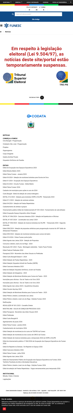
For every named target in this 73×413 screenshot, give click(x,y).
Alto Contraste (32, 7)
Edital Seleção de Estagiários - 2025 (15, 273)
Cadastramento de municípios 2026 (15, 328)
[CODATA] (36, 117)
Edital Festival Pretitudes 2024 (13, 250)
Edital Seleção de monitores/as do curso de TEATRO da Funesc (24, 331)
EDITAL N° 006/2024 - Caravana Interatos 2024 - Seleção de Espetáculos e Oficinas (31, 216)
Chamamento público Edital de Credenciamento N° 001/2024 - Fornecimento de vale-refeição (34, 210)
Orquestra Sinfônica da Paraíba (13, 160)
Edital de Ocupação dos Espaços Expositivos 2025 (20, 168)
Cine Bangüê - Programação (12, 141)
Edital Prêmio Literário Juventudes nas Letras (18, 296)
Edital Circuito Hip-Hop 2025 (12, 289)
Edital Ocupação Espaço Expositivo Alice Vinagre (19, 213)
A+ (37, 10)
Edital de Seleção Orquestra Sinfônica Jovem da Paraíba (22, 270)
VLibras (43, 7)
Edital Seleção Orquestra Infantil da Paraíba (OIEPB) (20, 263)
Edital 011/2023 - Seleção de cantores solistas (18, 200)
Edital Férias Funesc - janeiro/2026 (14, 325)
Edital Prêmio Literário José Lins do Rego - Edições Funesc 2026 (24, 365)
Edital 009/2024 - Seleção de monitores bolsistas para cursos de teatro (26, 234)
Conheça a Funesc (10, 138)
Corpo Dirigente (8, 154)
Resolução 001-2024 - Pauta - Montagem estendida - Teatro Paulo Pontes (27, 247)
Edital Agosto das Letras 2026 (13, 356)
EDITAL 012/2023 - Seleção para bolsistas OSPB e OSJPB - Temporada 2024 (28, 197)
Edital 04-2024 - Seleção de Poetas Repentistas (18, 203)
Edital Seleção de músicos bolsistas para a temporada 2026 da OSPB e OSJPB (29, 338)
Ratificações (7, 302)
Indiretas (18, 2)
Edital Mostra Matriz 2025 (11, 171)
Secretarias (6, 2)
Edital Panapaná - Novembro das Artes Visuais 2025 (20, 312)
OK (4, 409)
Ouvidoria (45, 2)
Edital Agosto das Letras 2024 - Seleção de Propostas (21, 240)
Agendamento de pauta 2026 (12, 322)
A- (29, 10)
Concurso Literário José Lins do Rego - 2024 (17, 244)
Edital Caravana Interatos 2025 (13, 266)
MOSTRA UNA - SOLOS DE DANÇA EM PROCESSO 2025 (21, 309)
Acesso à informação (33, 2)
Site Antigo (36, 19)
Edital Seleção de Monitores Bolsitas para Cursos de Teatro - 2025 (25, 276)
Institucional (8, 374)
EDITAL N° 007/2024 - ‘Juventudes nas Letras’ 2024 (20, 220)
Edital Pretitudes (8, 315)
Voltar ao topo (34, 97)
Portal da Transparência (60, 2)
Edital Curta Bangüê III (10, 318)
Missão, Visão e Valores (11, 376)
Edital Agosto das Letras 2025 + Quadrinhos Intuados (21, 286)
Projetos (5, 147)
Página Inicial (1, 32)
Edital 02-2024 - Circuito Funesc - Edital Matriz (18, 184)
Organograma (7, 150)
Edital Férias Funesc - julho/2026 (14, 353)
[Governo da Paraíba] (36, 128)
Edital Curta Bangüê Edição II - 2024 (15, 257)
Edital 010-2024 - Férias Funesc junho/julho (17, 237)
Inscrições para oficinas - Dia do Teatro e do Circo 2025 (21, 279)
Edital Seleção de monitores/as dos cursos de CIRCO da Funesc (24, 335)
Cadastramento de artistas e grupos (15, 207)
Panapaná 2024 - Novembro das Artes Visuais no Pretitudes (23, 253)
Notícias (6, 135)
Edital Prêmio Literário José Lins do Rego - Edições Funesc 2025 (24, 299)
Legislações (7, 379)
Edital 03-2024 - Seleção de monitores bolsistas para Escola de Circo (26, 177)
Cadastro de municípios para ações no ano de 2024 (20, 190)
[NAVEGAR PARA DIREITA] (70, 2)
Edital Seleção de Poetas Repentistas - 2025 (17, 260)
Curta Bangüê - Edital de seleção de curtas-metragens (20, 194)
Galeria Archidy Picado (10, 157)
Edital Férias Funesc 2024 (11, 187)
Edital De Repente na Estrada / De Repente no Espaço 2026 (22, 347)
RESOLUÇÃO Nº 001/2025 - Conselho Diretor (18, 305)
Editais (5, 165)
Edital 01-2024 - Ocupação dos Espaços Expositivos (20, 181)
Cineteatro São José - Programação (15, 144)
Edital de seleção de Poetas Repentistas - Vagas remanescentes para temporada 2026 (31, 368)
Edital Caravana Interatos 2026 (13, 350)
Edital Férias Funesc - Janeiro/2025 (15, 174)
